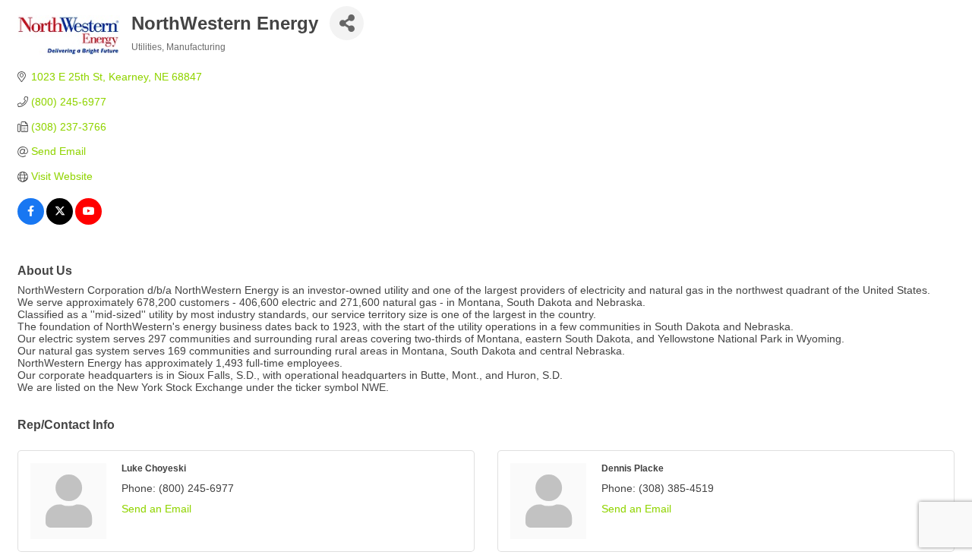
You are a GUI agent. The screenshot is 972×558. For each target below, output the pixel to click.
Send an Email (156, 509)
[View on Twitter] (59, 221)
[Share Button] (347, 23)
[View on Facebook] (30, 221)
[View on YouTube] (88, 221)
